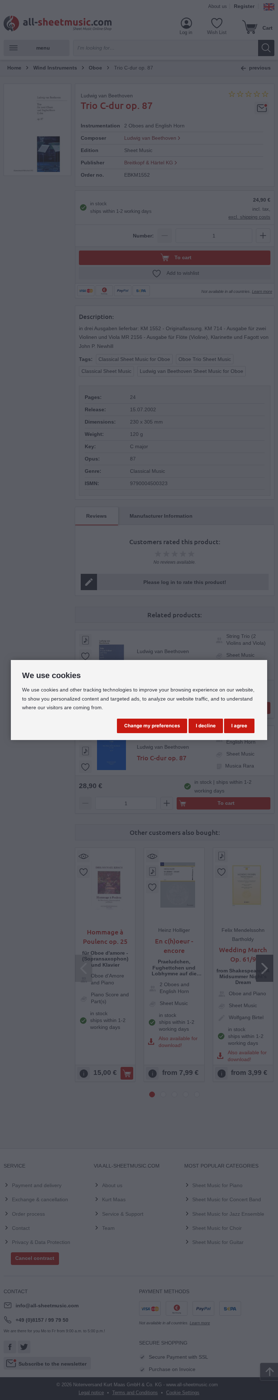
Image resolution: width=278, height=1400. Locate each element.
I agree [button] (239, 725)
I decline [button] (206, 725)
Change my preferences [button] (152, 725)
